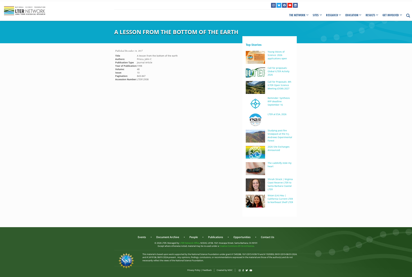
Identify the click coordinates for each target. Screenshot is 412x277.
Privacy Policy (193, 270)
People (193, 237)
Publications (215, 237)
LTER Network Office (189, 242)
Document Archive (167, 237)
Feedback (207, 270)
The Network (297, 15)
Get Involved (391, 15)
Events (142, 237)
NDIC (230, 270)
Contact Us (267, 237)
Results (370, 15)
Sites (316, 15)
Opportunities (242, 237)
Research (332, 15)
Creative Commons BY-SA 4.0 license (236, 246)
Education (351, 15)
